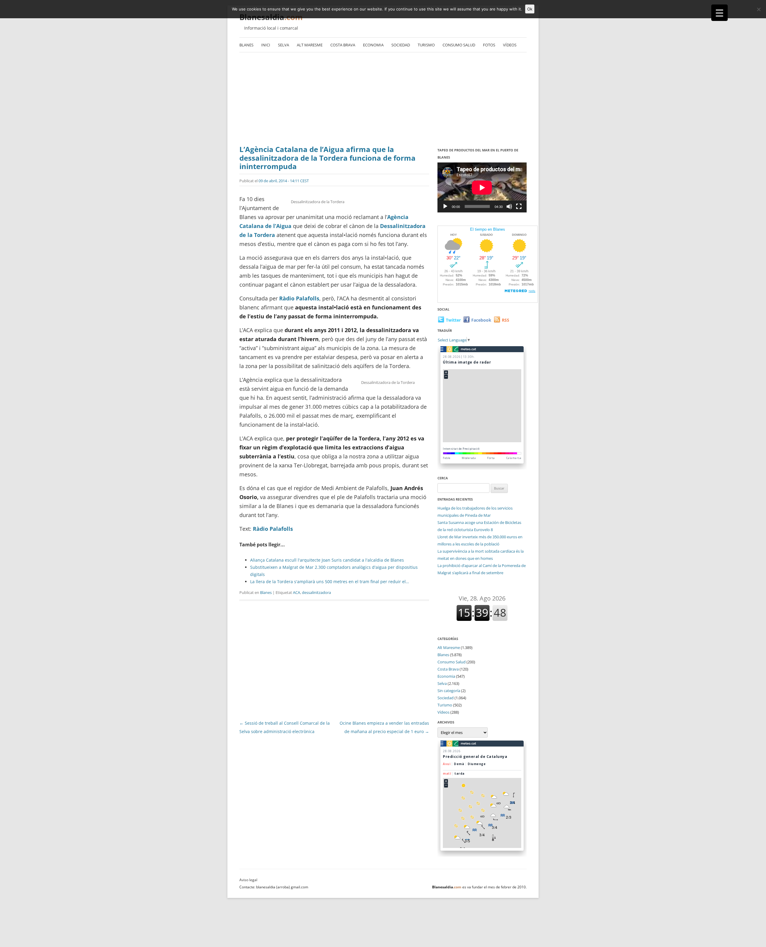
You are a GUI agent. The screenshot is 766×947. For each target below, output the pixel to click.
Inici (265, 45)
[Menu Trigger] (719, 12)
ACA (296, 592)
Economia (373, 45)
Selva (283, 45)
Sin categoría (448, 690)
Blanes (246, 45)
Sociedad (400, 45)
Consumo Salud (459, 45)
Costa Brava (342, 45)
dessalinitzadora (316, 592)
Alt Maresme (310, 45)
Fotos (489, 45)
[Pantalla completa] (519, 206)
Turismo (426, 45)
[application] (482, 187)
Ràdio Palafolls (299, 298)
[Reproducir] (445, 206)
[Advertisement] (383, 100)
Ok (529, 9)
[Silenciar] (509, 206)
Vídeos (509, 45)
